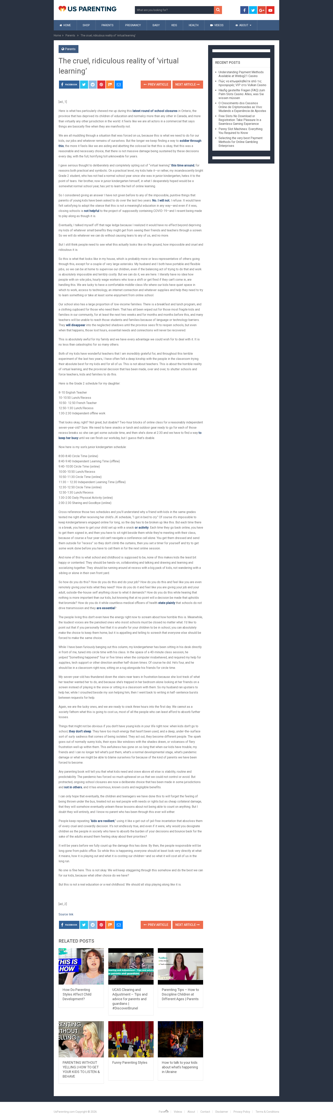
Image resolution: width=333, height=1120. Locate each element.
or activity (142, 527)
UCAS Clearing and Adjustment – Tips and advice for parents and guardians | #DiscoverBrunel (129, 999)
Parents (108, 25)
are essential (106, 608)
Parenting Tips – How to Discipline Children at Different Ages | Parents (180, 994)
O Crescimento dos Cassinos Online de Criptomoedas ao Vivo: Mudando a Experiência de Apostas (242, 107)
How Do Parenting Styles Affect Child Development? (77, 994)
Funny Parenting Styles (129, 1062)
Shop (86, 25)
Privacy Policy (242, 1111)
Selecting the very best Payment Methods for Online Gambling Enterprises (240, 142)
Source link (66, 914)
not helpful (91, 211)
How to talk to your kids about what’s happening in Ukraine (180, 1067)
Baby (156, 25)
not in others (73, 787)
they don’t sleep (80, 731)
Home (67, 25)
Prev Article (157, 84)
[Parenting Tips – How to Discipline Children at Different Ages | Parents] (180, 966)
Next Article (186, 84)
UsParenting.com (64, 1111)
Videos (219, 25)
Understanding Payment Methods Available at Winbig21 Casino (241, 74)
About (243, 25)
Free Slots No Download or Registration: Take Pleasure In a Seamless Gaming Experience (240, 120)
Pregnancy (133, 25)
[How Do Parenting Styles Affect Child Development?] (81, 966)
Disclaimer (221, 1111)
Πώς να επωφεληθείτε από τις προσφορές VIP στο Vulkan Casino (242, 83)
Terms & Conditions (267, 1111)
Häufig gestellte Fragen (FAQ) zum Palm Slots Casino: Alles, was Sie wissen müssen (242, 94)
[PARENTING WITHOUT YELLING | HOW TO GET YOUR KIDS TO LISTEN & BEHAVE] (81, 1039)
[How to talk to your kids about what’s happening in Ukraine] (180, 1039)
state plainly (166, 603)
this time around (182, 165)
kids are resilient (102, 821)
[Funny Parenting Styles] (131, 1039)
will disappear (75, 325)
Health (193, 25)
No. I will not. (161, 200)
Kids (174, 25)
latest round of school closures (155, 111)
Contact (205, 1111)
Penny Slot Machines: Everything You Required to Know (240, 131)
